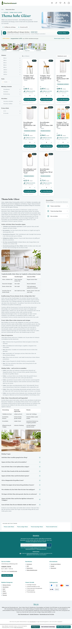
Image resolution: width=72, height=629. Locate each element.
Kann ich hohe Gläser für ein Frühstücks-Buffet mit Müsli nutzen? (19, 505)
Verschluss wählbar (11, 103)
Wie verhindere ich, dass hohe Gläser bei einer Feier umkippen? (18, 489)
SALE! (4, 589)
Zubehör (5, 593)
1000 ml (11, 69)
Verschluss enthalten (11, 101)
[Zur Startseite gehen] (9, 3)
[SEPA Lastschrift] (51, 589)
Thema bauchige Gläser (37, 526)
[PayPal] (51, 585)
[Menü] (52, 2)
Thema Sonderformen (51, 526)
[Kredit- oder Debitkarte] (64, 585)
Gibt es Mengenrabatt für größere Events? (13, 480)
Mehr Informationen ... (18, 627)
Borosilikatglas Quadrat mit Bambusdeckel (29, 125)
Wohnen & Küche (7, 585)
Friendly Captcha (33, 547)
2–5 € (11, 111)
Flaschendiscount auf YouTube (47, 614)
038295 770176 (6, 566)
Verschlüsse (5, 587)
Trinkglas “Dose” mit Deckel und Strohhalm (29, 77)
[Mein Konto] (64, 2)
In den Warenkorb (30, 99)
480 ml (11, 60)
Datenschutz (30, 568)
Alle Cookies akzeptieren (63, 626)
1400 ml (11, 72)
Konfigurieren (35, 626)
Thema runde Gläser (9, 526)
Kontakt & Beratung (34, 614)
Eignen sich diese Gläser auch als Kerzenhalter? (14, 462)
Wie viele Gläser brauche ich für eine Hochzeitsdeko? (15, 471)
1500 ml (11, 74)
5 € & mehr (11, 113)
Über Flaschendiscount (23, 614)
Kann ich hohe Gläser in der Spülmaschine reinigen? (15, 467)
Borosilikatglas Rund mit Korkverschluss (46, 125)
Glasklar (6, 81)
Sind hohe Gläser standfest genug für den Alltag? (14, 457)
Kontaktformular (13, 571)
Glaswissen (53, 568)
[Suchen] (56, 2)
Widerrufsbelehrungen (32, 570)
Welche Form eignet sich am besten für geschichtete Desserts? (18, 485)
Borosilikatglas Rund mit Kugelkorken (46, 170)
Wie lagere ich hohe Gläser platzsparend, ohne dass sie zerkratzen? (19, 494)
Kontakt (52, 566)
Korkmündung (11, 94)
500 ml (11, 62)
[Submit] (49, 545)
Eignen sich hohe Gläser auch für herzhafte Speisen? (15, 476)
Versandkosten (32, 621)
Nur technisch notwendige (48, 626)
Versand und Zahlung (56, 564)
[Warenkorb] (69, 2)
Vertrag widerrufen (7, 575)
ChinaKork (11, 91)
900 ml (11, 67)
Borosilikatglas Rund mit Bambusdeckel (63, 78)
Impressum (29, 564)
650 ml (11, 65)
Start (2, 9)
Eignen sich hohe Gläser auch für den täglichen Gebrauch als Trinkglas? (18, 499)
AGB (27, 554)
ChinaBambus (11, 89)
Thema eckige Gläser (22, 526)
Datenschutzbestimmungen (32, 553)
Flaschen (5, 595)
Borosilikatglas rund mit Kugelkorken (29, 170)
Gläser (4, 591)
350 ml (11, 58)
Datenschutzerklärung (30, 549)
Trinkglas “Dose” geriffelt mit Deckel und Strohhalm (63, 125)
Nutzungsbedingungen (41, 549)
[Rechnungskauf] (57, 585)
